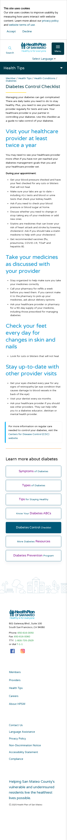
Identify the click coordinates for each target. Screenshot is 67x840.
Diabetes (11, 80)
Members (15, 672)
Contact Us (16, 725)
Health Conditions (45, 78)
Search (10, 52)
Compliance (16, 759)
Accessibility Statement (23, 752)
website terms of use (22, 24)
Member (11, 78)
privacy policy (50, 20)
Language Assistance (22, 731)
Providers (15, 680)
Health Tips (25, 78)
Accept (11, 31)
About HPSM (17, 704)
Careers (13, 696)
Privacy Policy (17, 738)
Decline (27, 31)
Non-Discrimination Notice (25, 745)
